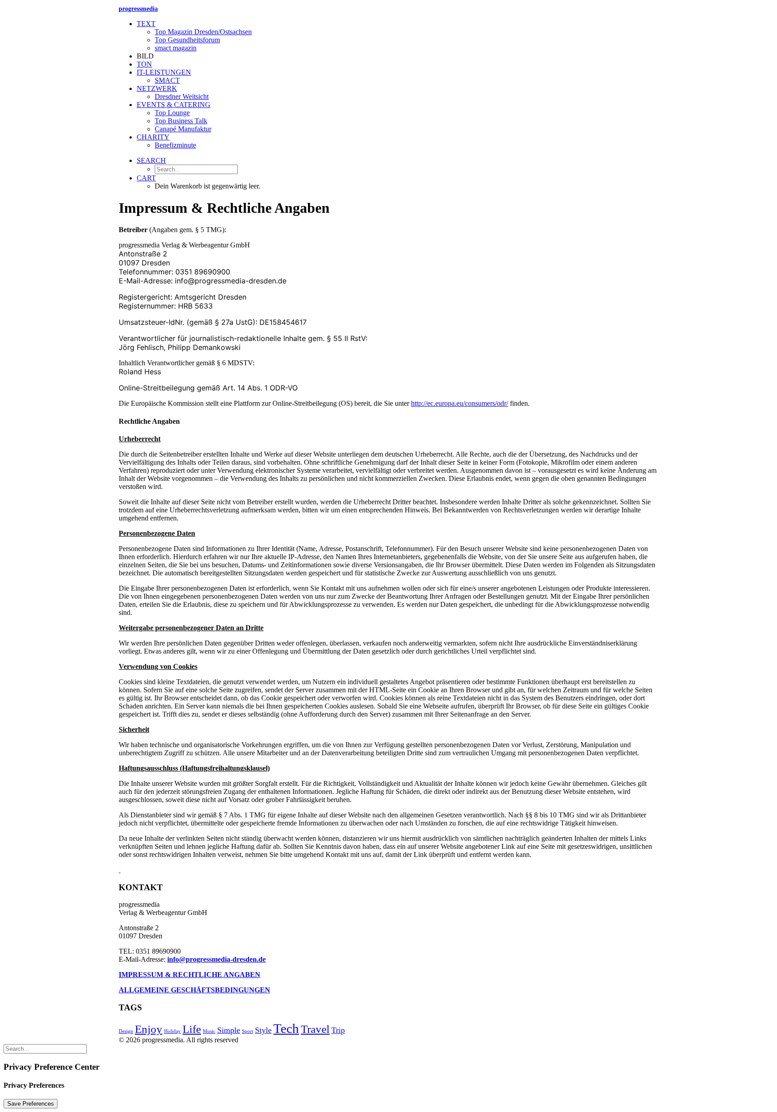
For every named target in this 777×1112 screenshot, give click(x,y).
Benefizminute (175, 145)
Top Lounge (172, 113)
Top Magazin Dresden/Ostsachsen (203, 32)
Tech (286, 1028)
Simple (228, 1030)
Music (209, 1031)
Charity (153, 137)
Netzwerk (157, 88)
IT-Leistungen (164, 72)
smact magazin (175, 48)
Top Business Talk (181, 121)
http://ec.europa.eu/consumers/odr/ (459, 403)
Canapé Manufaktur (183, 129)
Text (146, 23)
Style (263, 1030)
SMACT (167, 80)
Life (192, 1029)
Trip (338, 1030)
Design (126, 1031)
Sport (247, 1031)
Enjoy (148, 1029)
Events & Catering (173, 104)
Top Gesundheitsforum (187, 40)
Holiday (172, 1031)
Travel (315, 1029)
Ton (144, 64)
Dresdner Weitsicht (182, 96)
